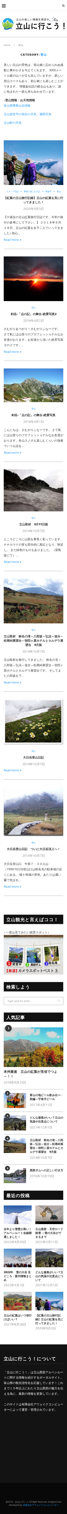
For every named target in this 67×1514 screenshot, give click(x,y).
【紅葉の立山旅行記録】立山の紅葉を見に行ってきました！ (33, 200)
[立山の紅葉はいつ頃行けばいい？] (18, 1301)
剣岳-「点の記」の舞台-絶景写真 (33, 415)
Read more (11, 240)
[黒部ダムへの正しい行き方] (15, 1175)
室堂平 (48, 191)
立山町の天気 (13, 123)
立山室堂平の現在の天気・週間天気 (27, 114)
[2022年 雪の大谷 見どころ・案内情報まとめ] (18, 1258)
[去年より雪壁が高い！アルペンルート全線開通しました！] (18, 1214)
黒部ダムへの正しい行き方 (46, 1170)
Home (7, 45)
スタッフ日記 (12, 191)
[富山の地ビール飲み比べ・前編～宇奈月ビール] (15, 1100)
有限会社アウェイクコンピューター (42, 1505)
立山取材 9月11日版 (33, 524)
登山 (59, 191)
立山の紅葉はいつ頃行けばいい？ (18, 1317)
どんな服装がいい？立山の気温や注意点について (46, 1119)
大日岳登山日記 (33, 757)
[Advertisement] (35, 1444)
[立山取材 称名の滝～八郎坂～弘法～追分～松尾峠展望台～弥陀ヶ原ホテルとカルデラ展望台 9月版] (15, 1145)
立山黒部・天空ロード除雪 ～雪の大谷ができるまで (49, 1233)
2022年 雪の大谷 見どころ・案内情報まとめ (18, 1276)
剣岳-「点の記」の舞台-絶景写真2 (33, 314)
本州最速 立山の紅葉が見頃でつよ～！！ (30, 1073)
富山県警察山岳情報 (17, 105)
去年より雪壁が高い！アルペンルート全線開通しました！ (18, 1233)
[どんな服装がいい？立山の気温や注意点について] (15, 1123)
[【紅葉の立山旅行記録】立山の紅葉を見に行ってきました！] (49, 1301)
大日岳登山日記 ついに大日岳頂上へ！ (33, 849)
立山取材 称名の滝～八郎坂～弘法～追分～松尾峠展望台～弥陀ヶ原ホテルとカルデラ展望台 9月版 (33, 640)
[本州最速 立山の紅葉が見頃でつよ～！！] (33, 1047)
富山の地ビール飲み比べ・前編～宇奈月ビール (46, 1097)
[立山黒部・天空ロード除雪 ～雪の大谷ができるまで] (49, 1214)
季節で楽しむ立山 (32, 191)
